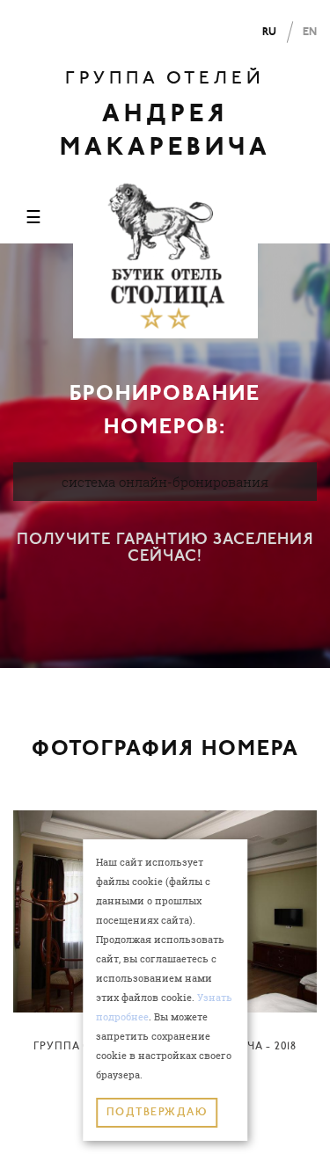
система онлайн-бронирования (165, 481)
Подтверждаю (157, 1112)
